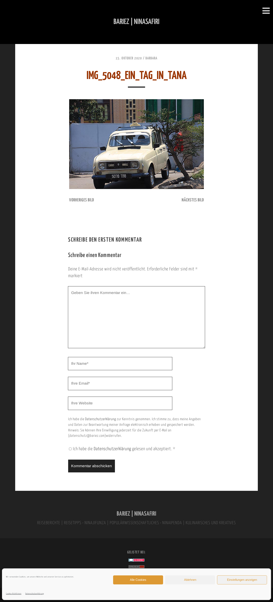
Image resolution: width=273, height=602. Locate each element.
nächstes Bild (193, 200)
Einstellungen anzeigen (242, 579)
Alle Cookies (138, 579)
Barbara (151, 58)
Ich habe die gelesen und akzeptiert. (124, 449)
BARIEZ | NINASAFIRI (136, 514)
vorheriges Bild (81, 200)
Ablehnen (190, 579)
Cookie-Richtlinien (13, 594)
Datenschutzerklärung (34, 594)
